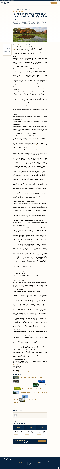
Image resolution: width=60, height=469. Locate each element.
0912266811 (19, 460)
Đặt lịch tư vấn (42, 441)
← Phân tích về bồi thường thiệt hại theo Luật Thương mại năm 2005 (19, 448)
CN (57, 0)
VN (54, 0)
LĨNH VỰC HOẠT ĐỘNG (29, 463)
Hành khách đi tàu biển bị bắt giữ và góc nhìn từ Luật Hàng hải (18, 432)
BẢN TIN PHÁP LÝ (29, 464)
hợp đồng (36, 144)
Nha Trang (39, 462)
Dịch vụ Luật (22, 371)
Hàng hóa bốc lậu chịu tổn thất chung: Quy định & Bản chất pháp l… (42, 432)
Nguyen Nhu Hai (19, 370)
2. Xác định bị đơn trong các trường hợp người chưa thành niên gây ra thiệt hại (7, 49)
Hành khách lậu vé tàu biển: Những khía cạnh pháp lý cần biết (29, 432)
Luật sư (14, 367)
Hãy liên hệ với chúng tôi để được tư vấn (7, 51)
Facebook (17, 410)
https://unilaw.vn (19, 366)
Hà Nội (39, 461)
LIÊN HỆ (28, 465)
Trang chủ (14, 9)
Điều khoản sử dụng (50, 460)
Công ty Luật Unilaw (16, 371)
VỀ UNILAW (28, 461)
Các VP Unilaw (27, 371)
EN (55, 0)
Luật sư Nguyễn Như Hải (18, 44)
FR (56, 0)
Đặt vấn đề (5, 46)
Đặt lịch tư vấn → (20, 462)
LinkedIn (21, 410)
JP (58, 0)
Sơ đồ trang (49, 461)
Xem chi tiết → (15, 435)
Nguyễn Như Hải (18, 367)
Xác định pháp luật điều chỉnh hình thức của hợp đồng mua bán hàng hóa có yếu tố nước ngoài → (37, 448)
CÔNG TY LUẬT (15, 364)
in (4, 464)
